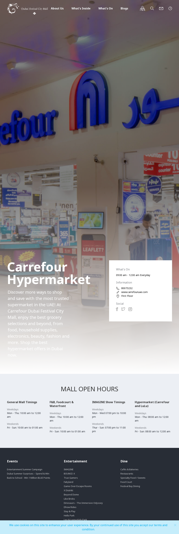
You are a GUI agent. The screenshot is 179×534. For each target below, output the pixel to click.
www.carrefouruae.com (134, 292)
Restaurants (126, 473)
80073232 (127, 288)
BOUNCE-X (69, 473)
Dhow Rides (70, 507)
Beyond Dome (71, 494)
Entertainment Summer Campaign (24, 469)
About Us (57, 8)
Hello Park (69, 515)
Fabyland (68, 482)
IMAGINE (68, 469)
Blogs (124, 8)
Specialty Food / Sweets (132, 477)
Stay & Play (69, 511)
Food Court (126, 482)
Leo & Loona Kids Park (75, 519)
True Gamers (71, 477)
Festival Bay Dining (130, 486)
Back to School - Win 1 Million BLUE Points (28, 477)
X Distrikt (68, 490)
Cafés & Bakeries (129, 469)
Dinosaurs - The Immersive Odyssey (83, 502)
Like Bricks (69, 498)
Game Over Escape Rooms (78, 486)
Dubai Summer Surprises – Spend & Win (28, 473)
